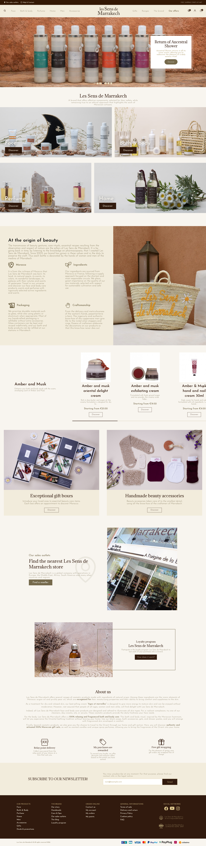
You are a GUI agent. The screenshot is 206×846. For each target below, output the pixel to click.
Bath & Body (22, 810)
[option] (103, 52)
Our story (55, 807)
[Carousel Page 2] (100, 83)
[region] (139, 386)
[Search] (5, 11)
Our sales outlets (58, 817)
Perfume (20, 813)
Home (19, 817)
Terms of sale (126, 807)
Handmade (56, 810)
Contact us (90, 807)
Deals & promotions (25, 829)
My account (91, 810)
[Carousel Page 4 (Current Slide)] (106, 83)
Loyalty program (58, 823)
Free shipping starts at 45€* (191, 2)
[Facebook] (166, 808)
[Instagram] (178, 808)
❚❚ (95, 83)
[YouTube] (172, 808)
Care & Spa (56, 813)
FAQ (122, 820)
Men (19, 820)
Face (19, 807)
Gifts (19, 826)
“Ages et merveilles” (97, 704)
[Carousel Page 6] (111, 83)
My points (90, 817)
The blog (55, 820)
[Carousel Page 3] (103, 83)
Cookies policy (126, 817)
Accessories (21, 823)
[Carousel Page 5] (108, 83)
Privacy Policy (126, 813)
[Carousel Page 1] (97, 83)
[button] (159, 11)
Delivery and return (129, 810)
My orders (90, 813)
